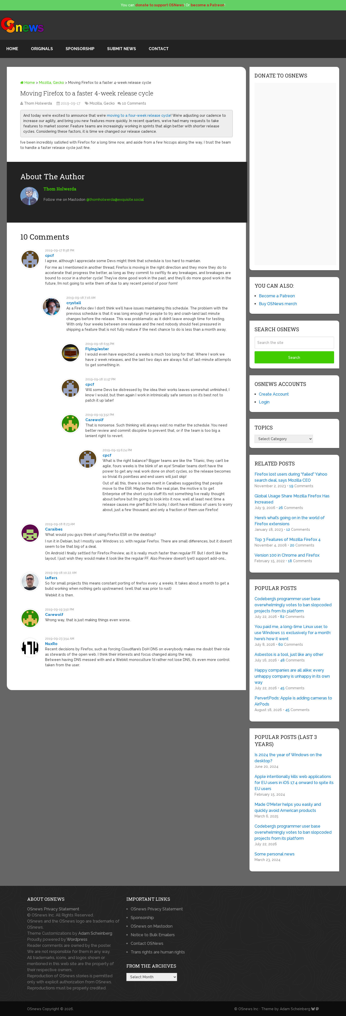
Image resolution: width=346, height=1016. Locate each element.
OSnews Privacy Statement (53, 909)
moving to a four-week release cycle (139, 115)
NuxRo (51, 643)
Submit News (121, 48)
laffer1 (51, 578)
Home (12, 48)
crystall (73, 303)
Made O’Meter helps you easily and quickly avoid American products (288, 807)
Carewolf (94, 420)
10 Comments (134, 103)
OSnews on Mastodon (151, 926)
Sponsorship (80, 48)
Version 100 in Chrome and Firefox (287, 555)
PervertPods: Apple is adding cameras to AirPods (293, 701)
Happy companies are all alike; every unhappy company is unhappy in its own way (292, 676)
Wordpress (77, 939)
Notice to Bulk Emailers (153, 934)
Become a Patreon (277, 296)
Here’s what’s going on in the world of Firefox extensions (290, 520)
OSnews (34, 1009)
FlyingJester (97, 349)
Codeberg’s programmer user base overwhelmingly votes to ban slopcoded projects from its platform (293, 604)
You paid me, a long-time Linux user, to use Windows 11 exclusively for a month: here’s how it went (293, 632)
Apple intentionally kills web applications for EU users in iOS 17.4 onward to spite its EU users (294, 782)
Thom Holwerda (38, 103)
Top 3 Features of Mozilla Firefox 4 (288, 539)
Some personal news (275, 854)
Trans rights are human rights (158, 952)
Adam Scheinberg (95, 933)
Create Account (274, 394)
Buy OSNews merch (278, 303)
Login (264, 402)
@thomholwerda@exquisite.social (115, 200)
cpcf (49, 255)
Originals (42, 48)
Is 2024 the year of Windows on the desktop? (288, 757)
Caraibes (54, 529)
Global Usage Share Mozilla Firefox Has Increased (292, 499)
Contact (159, 48)
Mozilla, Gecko (51, 83)
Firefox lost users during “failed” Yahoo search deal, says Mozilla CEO (291, 477)
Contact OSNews (147, 943)
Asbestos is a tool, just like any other (289, 654)
